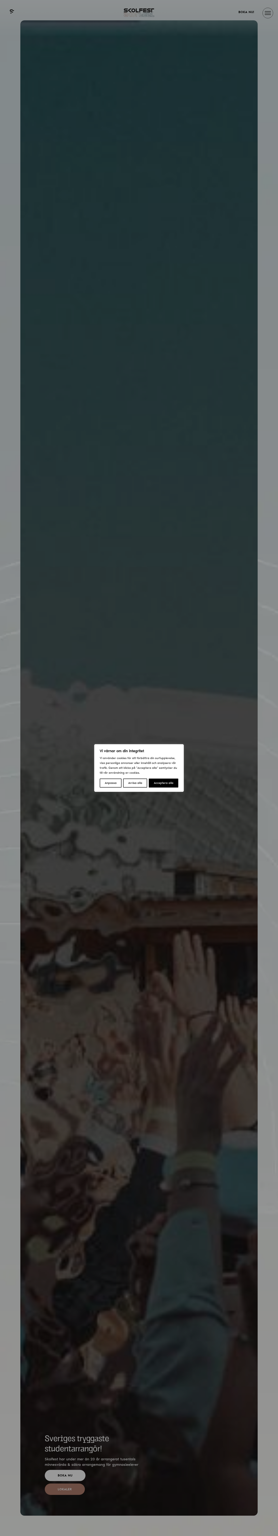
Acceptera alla (163, 783)
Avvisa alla (135, 783)
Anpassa (111, 783)
